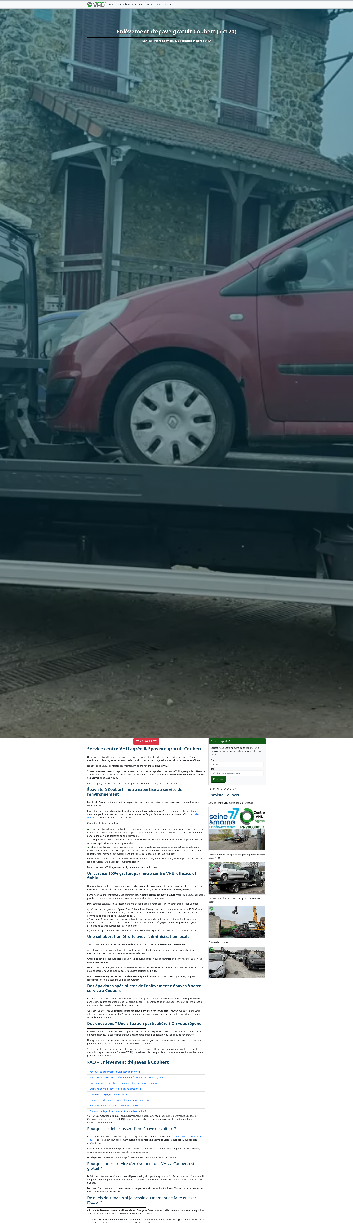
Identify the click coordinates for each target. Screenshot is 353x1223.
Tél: (212, 768)
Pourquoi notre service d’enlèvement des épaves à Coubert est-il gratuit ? (127, 1077)
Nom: (213, 760)
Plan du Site (164, 4)
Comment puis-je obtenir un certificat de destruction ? (117, 1111)
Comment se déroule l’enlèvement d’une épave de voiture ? (120, 1099)
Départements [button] (132, 4)
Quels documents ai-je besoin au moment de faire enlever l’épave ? (124, 1083)
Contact (149, 4)
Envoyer (218, 779)
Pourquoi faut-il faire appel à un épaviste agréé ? (114, 1105)
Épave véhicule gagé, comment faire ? (109, 1094)
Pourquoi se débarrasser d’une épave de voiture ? (115, 1071)
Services (114, 4)
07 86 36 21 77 (146, 741)
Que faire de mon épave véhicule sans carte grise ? (115, 1088)
